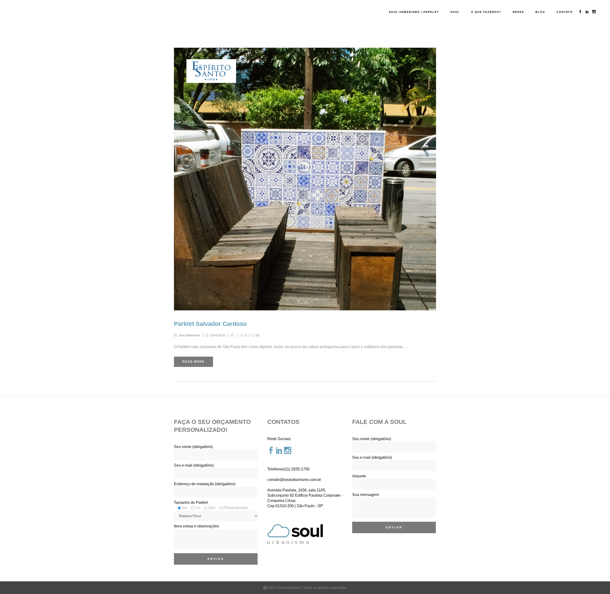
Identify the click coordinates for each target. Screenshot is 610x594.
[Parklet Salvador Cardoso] (305, 179)
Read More (193, 361)
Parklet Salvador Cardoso (210, 323)
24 (257, 335)
